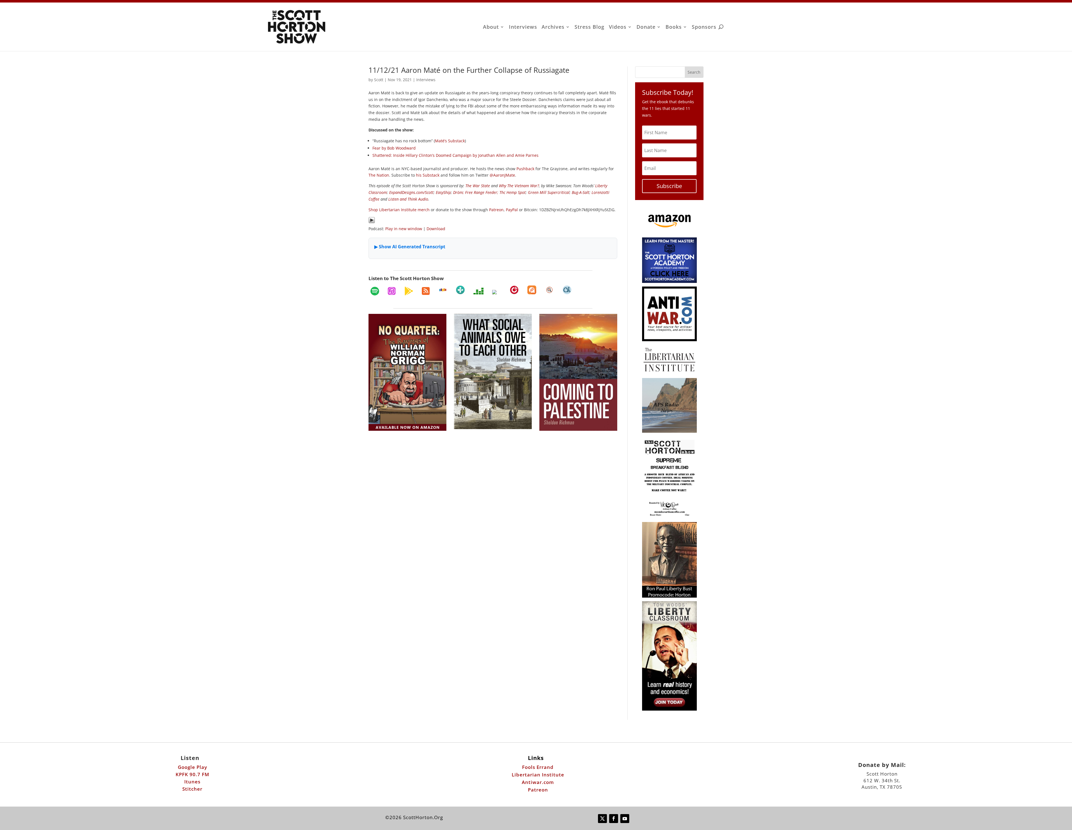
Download (436, 228)
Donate (645, 27)
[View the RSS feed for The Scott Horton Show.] (426, 291)
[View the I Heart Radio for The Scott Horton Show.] (496, 292)
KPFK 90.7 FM (192, 774)
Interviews (523, 27)
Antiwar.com (538, 782)
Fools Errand (538, 767)
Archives (553, 27)
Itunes (192, 781)
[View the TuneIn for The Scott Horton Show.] (460, 289)
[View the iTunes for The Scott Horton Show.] (392, 291)
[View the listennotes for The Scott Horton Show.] (549, 289)
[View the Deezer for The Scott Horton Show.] (478, 291)
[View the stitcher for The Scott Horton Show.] (442, 289)
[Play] (371, 222)
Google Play (192, 767)
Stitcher (192, 789)
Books (674, 27)
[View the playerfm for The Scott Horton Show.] (514, 289)
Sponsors (704, 27)
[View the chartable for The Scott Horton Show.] (567, 289)
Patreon (538, 789)
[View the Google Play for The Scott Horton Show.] (408, 291)
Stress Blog (589, 27)
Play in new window (403, 228)
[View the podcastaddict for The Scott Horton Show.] (531, 289)
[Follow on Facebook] (613, 818)
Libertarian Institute (538, 774)
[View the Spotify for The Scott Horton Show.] (374, 291)
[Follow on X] (602, 818)
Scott (378, 79)
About (491, 27)
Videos (617, 27)
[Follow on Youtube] (624, 818)
